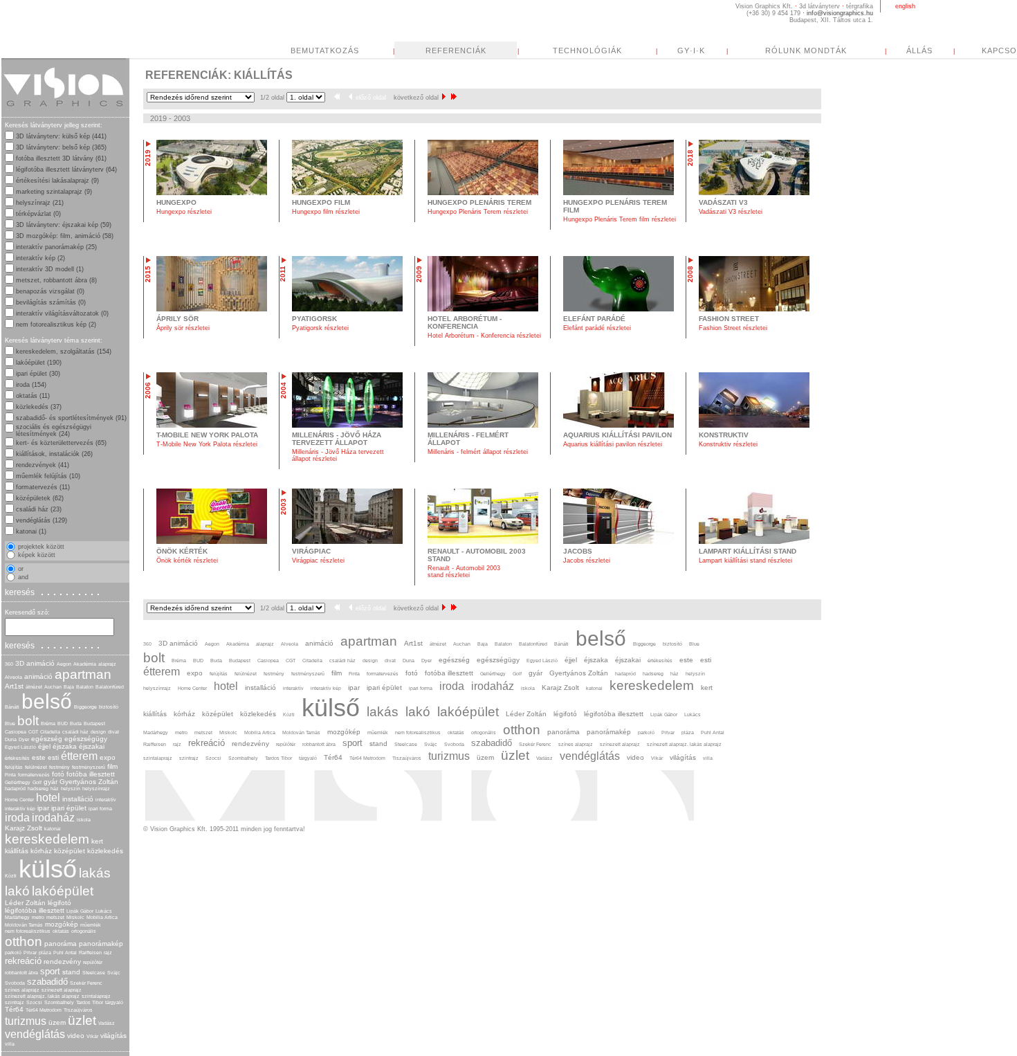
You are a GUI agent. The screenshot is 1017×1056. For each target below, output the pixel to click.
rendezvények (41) (42, 465)
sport (50, 971)
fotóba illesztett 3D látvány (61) (61, 158)
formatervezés (34, 775)
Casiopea (15, 732)
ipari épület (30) (38, 373)
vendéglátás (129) (41, 520)
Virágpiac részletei (318, 560)
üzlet (82, 1020)
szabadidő (47, 981)
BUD (62, 723)
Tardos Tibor (89, 1002)
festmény (59, 767)
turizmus (25, 1021)
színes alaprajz (22, 990)
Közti (11, 876)
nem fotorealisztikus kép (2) (56, 324)
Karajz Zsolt (23, 828)
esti (53, 757)
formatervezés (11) (43, 487)
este (39, 757)
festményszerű (88, 767)
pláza (45, 952)
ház (55, 788)
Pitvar (30, 952)
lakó (17, 891)
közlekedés (105, 851)
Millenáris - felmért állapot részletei (478, 451)
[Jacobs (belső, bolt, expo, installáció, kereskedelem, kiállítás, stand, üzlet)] (618, 541)
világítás (113, 1035)
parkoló (13, 952)
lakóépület (62, 891)
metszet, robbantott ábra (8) (56, 280)
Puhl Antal (65, 952)
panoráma (60, 943)
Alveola (13, 677)
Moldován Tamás (24, 925)
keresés (54, 591)
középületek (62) (40, 498)
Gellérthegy (17, 782)
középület (69, 851)
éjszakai (91, 746)
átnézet (34, 687)
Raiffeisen (90, 952)
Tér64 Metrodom (44, 1010)
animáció (38, 676)
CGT (33, 732)
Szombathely (59, 1002)
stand (71, 972)
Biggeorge (85, 707)
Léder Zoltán (25, 903)
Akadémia (84, 664)
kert (97, 841)
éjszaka (65, 746)
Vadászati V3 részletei (730, 211)
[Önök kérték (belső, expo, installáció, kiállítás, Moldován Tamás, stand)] (211, 541)
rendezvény (62, 961)
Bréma (48, 723)
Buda (76, 723)
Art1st (14, 686)
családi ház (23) (39, 509)
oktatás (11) (33, 395)
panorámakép (101, 943)
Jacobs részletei (586, 560)
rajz (108, 952)
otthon (23, 941)
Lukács (103, 911)
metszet (55, 917)
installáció (77, 799)
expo (108, 757)
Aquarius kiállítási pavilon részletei (612, 444)
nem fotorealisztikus (28, 931)
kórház (41, 851)
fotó (58, 774)
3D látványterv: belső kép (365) (61, 147)
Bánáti (12, 707)
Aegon (64, 664)
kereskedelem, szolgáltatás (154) (63, 351)
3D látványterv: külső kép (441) (61, 136)
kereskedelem (47, 839)
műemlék (90, 925)
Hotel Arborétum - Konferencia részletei (484, 335)
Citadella (50, 732)
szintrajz (14, 1002)
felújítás (14, 767)
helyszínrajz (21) (40, 202)
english (905, 6)
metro (38, 917)
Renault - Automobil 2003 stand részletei (464, 572)
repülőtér (92, 962)
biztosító (108, 707)
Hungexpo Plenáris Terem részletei (478, 211)
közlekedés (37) (39, 406)
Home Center (19, 799)
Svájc (113, 972)
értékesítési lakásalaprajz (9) (57, 180)
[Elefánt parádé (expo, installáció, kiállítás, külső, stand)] (618, 309)
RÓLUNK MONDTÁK (806, 50)
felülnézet (36, 767)
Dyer (24, 739)
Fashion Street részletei (733, 328)
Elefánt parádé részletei (597, 328)
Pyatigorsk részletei (320, 328)
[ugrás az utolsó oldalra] (454, 97)
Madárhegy (17, 917)
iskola (84, 820)
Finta (10, 775)
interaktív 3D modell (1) (50, 269)
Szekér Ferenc (86, 983)
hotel (48, 797)
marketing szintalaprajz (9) (54, 191)
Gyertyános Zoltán (88, 781)
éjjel (44, 746)
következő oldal (416, 97)
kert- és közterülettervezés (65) (61, 442)
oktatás (61, 931)
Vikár (92, 1036)
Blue (10, 723)
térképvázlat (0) (38, 213)
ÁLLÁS (919, 50)
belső (46, 701)
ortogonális (83, 931)
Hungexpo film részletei (326, 211)
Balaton (84, 687)
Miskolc (75, 917)
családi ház (75, 732)
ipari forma (100, 808)
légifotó (59, 903)
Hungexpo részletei (184, 211)
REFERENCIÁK (455, 50)
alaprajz (107, 664)
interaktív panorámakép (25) (56, 247)
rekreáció (23, 961)
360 (9, 664)
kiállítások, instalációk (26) (54, 453)
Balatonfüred (109, 687)
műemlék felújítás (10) (48, 476)
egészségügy (85, 739)
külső (48, 869)
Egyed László (20, 747)
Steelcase (93, 972)
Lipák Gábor (79, 911)
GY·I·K (691, 50)
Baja (69, 687)
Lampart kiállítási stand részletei (745, 560)
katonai (52, 829)
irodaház (53, 817)
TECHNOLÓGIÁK (587, 50)
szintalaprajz (96, 996)
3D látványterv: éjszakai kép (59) (63, 224)
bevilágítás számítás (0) (51, 302)
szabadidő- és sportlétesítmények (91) (71, 418)
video (75, 1035)
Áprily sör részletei (183, 328)
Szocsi (34, 1002)
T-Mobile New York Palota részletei (206, 444)
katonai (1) (31, 531)
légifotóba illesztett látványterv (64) (66, 169)
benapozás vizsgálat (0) (50, 291)
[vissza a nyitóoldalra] (63, 113)
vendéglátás (35, 1034)
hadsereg (38, 788)
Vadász (106, 1023)
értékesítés (17, 758)
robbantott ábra (21, 972)
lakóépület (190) (39, 362)
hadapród (15, 788)
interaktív (105, 799)
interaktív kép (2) (40, 258)
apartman (83, 674)
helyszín (70, 788)
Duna (11, 739)
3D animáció (35, 663)
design (98, 732)
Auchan (53, 687)
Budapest (94, 723)
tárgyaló (114, 1002)
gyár (50, 781)
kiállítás (16, 851)
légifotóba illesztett (34, 910)
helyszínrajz (96, 788)
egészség (46, 739)
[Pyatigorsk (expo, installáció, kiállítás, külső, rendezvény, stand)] (347, 309)
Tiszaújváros (78, 1010)
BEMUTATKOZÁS (325, 50)
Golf (37, 782)
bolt (28, 720)
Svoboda (15, 983)
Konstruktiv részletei (728, 444)
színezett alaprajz (62, 990)
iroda (17, 817)
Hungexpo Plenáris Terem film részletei (619, 219)
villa (10, 1044)
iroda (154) (31, 384)
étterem (79, 756)
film (112, 766)
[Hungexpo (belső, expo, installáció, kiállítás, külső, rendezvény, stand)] (211, 193)
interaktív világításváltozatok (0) (62, 313)
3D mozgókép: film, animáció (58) (64, 236)
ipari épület (68, 808)
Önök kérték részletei (187, 560)
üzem (57, 1022)
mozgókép (61, 924)
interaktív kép (20, 808)
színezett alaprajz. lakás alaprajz (42, 996)
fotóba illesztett (90, 774)
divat (113, 732)
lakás (95, 873)
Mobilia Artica (102, 917)
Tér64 (14, 1009)
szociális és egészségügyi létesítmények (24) (53, 430)
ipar (43, 808)
